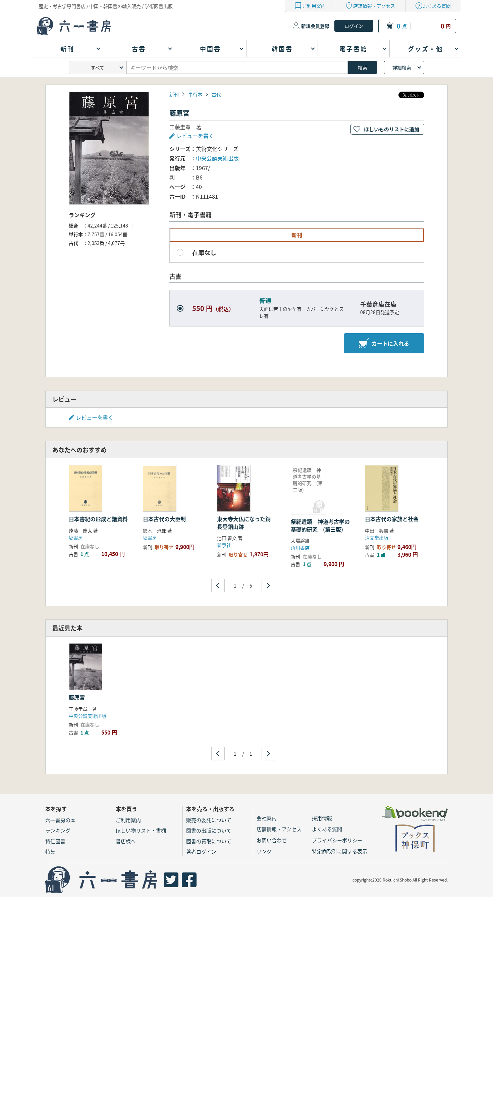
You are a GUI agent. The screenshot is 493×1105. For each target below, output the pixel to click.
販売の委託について (208, 819)
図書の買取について (208, 841)
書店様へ (126, 841)
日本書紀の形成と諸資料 (98, 519)
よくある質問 (437, 5)
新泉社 (224, 545)
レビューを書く (94, 417)
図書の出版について (208, 830)
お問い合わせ (272, 840)
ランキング (57, 830)
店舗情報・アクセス (374, 5)
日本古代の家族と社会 (392, 519)
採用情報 (322, 817)
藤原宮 (77, 697)
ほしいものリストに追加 (391, 129)
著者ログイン (201, 851)
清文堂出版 (376, 537)
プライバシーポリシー (337, 840)
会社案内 (267, 817)
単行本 (195, 94)
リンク (264, 851)
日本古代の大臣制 (164, 519)
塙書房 (76, 537)
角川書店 (300, 547)
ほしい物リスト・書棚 (141, 830)
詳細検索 (401, 67)
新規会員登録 (315, 25)
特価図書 (55, 841)
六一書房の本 (60, 819)
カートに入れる (390, 343)
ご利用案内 (314, 5)
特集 (50, 851)
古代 (216, 94)
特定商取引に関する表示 (339, 851)
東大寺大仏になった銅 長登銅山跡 (246, 522)
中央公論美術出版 (217, 158)
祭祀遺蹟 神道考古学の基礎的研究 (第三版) (320, 525)
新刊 (174, 94)
